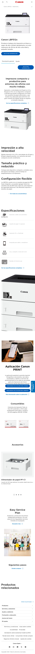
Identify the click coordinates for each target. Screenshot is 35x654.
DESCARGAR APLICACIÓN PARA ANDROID (17, 390)
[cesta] (2, 2)
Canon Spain (17, 643)
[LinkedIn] (17, 647)
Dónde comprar (16, 568)
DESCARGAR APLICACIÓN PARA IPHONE (17, 385)
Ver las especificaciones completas (16, 103)
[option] (17, 471)
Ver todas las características (18, 193)
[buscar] (7, 2)
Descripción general (8, 61)
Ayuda (18, 61)
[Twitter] (21, 647)
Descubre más (16, 523)
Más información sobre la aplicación (16, 394)
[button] (33, 386)
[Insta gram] (13, 647)
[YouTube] (25, 647)
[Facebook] (9, 647)
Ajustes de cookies (25, 639)
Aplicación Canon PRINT (17, 368)
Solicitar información (10, 53)
